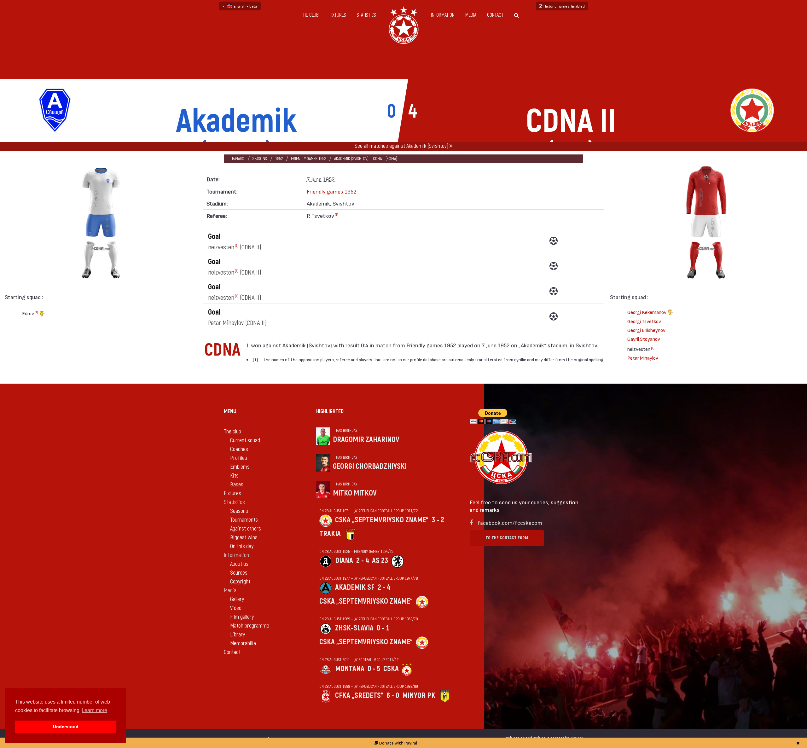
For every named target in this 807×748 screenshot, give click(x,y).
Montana (349, 668)
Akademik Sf (354, 587)
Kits (234, 475)
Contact (495, 15)
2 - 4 (362, 560)
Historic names (564, 6)
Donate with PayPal (397, 742)
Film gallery (242, 617)
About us (239, 564)
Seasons (260, 158)
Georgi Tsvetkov (644, 321)
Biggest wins (244, 537)
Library (237, 634)
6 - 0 (392, 695)
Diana (344, 560)
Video (235, 608)
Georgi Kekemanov (647, 312)
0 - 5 (374, 668)
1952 (279, 158)
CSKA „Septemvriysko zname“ (381, 520)
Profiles (238, 458)
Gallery (237, 599)
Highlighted (330, 411)
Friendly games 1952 (308, 158)
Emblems (240, 467)
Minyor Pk (418, 695)
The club (310, 15)
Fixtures (337, 15)
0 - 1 (383, 628)
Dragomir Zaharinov (366, 439)
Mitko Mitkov (355, 493)
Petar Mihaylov (642, 358)
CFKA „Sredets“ (359, 695)
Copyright (240, 581)
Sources (238, 573)
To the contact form (506, 538)
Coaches (239, 449)
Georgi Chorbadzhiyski (370, 466)
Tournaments (244, 520)
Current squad (245, 440)
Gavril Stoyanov (643, 339)
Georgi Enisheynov (646, 330)
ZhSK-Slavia (354, 628)
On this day (241, 546)
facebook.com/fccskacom (510, 522)
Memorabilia (243, 643)
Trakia (330, 533)
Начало (238, 158)
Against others (245, 528)
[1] (36, 312)
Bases (236, 484)
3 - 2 (438, 520)
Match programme (249, 625)
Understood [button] (65, 726)
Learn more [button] (94, 710)
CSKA (391, 668)
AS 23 (380, 560)
